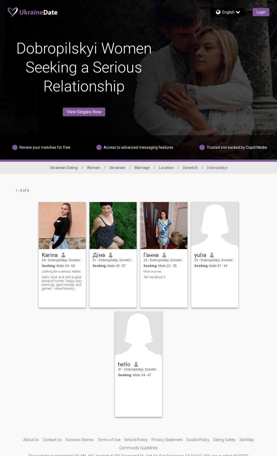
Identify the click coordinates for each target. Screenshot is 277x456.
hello (124, 364)
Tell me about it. (154, 277)
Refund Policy (136, 440)
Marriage (142, 168)
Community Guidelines (138, 448)
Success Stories (79, 440)
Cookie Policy (197, 440)
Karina (50, 255)
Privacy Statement (166, 440)
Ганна (151, 255)
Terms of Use (108, 440)
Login (261, 12)
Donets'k (190, 168)
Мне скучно (152, 271)
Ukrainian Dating (64, 168)
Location (166, 168)
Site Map (246, 440)
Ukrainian (117, 168)
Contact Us (52, 440)
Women (93, 168)
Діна (99, 255)
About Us (31, 440)
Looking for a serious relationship (62, 271)
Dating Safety (224, 440)
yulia (200, 255)
